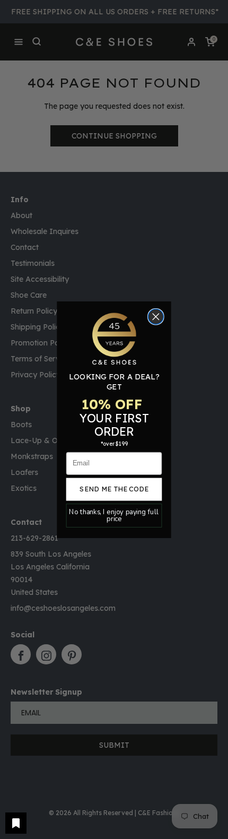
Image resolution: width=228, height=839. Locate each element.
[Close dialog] (156, 316)
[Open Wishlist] (16, 823)
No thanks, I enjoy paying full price (114, 515)
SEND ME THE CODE (114, 489)
